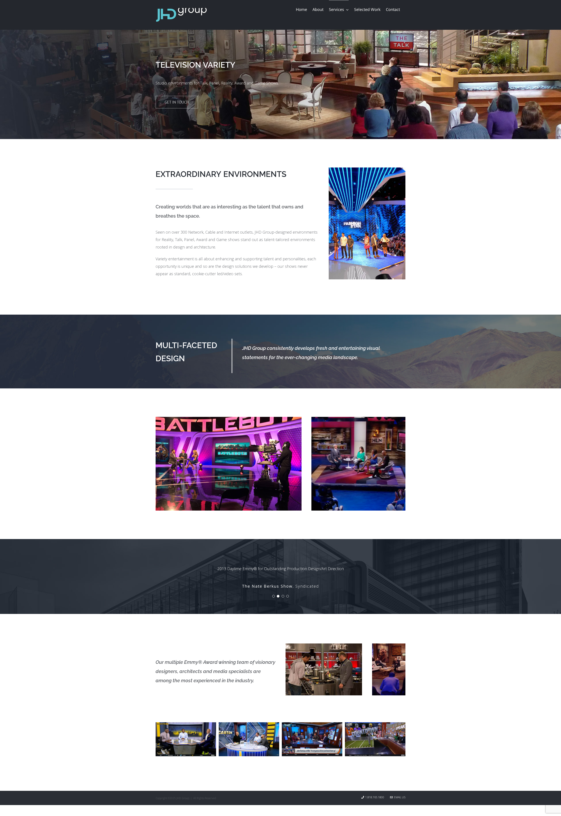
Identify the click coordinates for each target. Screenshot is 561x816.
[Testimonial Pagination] (273, 602)
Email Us (399, 803)
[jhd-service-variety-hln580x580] (358, 418)
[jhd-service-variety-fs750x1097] (367, 169)
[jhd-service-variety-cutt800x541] (324, 651)
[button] (159, 745)
